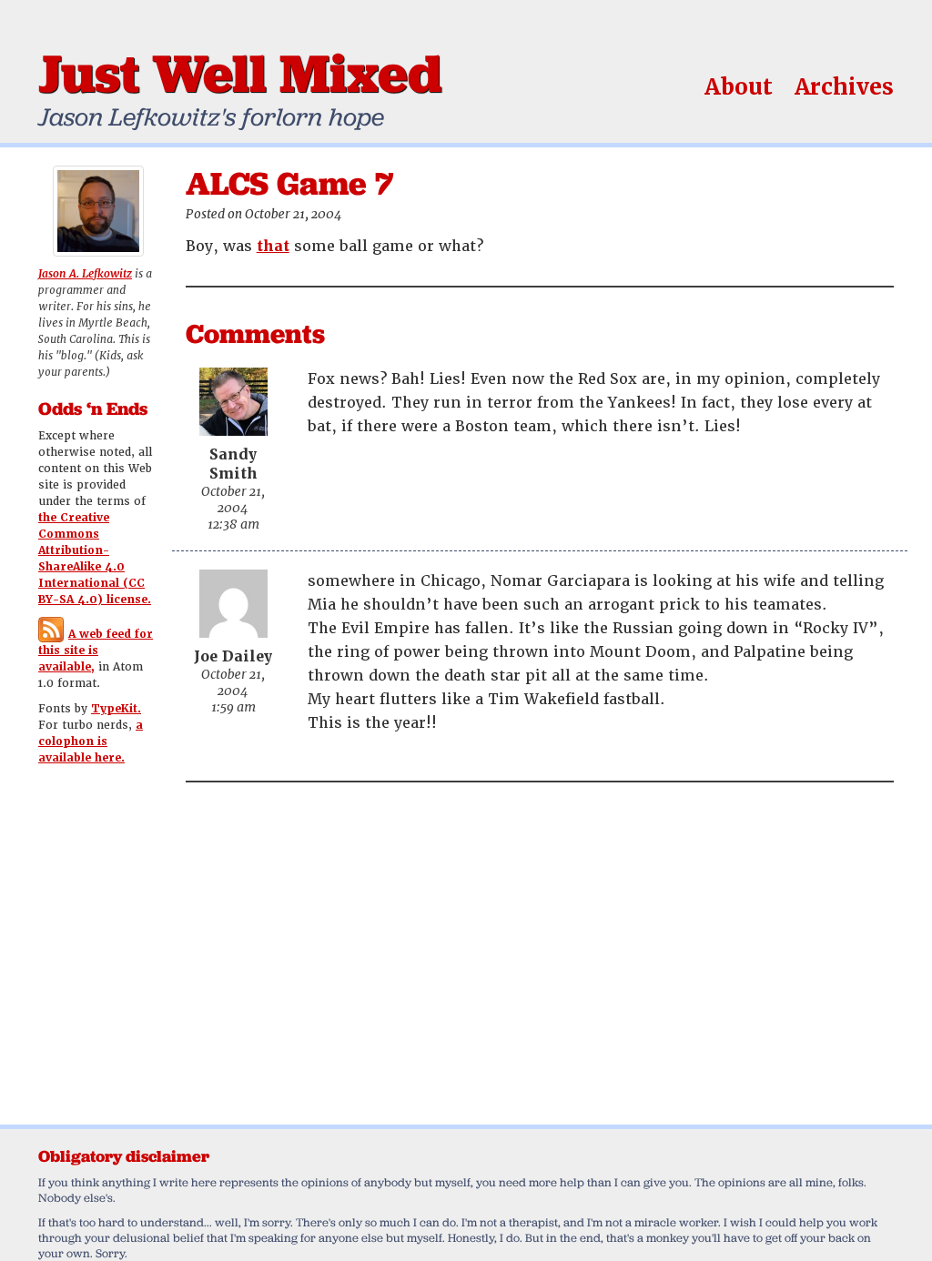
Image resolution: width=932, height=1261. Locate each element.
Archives (844, 87)
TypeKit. (116, 708)
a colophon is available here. (90, 741)
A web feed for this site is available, (95, 650)
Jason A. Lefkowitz (85, 274)
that (273, 246)
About (738, 87)
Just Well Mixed (239, 72)
